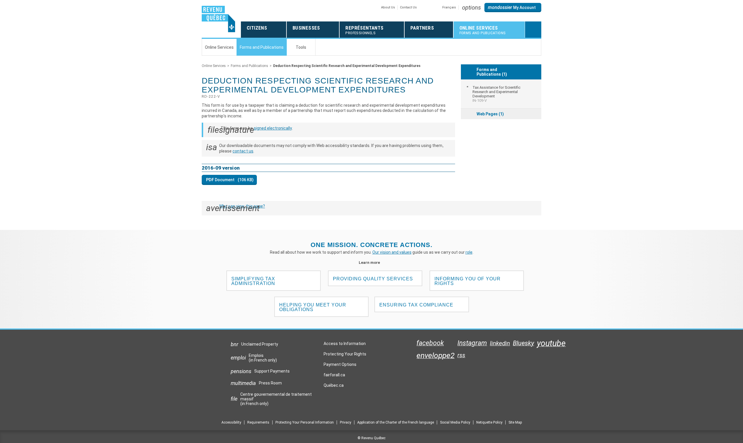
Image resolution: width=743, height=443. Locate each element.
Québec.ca (334, 387)
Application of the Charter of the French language (395, 422)
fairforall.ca (334, 376)
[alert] (512, 7)
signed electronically (273, 128)
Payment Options (340, 364)
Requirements (258, 422)
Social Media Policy (455, 422)
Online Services (214, 66)
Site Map (515, 422)
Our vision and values (392, 252)
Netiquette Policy (489, 422)
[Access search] (533, 29)
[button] (471, 7)
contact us (242, 151)
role (469, 252)
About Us (388, 7)
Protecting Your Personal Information (304, 422)
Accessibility (231, 422)
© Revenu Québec (371, 438)
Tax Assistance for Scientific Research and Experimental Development (496, 94)
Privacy (345, 422)
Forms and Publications (249, 66)
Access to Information (345, 343)
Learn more (372, 262)
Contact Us (408, 7)
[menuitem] (501, 94)
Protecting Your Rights (345, 354)
